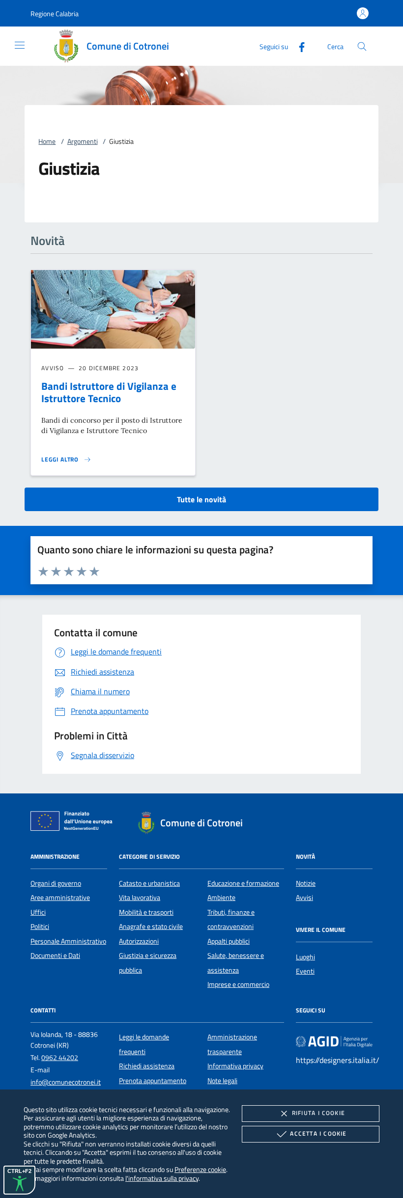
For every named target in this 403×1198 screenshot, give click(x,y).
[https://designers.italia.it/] (334, 1041)
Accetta (318, 1133)
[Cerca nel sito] (362, 46)
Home (47, 141)
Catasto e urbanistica (149, 883)
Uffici (38, 912)
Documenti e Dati (55, 955)
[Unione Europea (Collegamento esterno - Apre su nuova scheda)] (74, 823)
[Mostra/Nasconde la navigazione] (20, 45)
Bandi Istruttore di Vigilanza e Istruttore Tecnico (108, 392)
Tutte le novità (201, 499)
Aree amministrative (60, 897)
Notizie (306, 883)
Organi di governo (55, 883)
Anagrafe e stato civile (151, 926)
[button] (54, 13)
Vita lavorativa (139, 897)
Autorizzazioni (139, 941)
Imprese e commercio (238, 984)
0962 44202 (59, 1057)
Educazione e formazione (243, 883)
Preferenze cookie (200, 1169)
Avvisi (304, 897)
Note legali (222, 1080)
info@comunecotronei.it (65, 1082)
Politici (39, 926)
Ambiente (221, 897)
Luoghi (305, 957)
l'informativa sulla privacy (162, 1178)
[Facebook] (298, 46)
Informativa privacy (235, 1066)
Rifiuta (318, 1112)
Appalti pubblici (228, 941)
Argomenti (82, 141)
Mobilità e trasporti (146, 912)
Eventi (305, 971)
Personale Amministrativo (68, 941)
